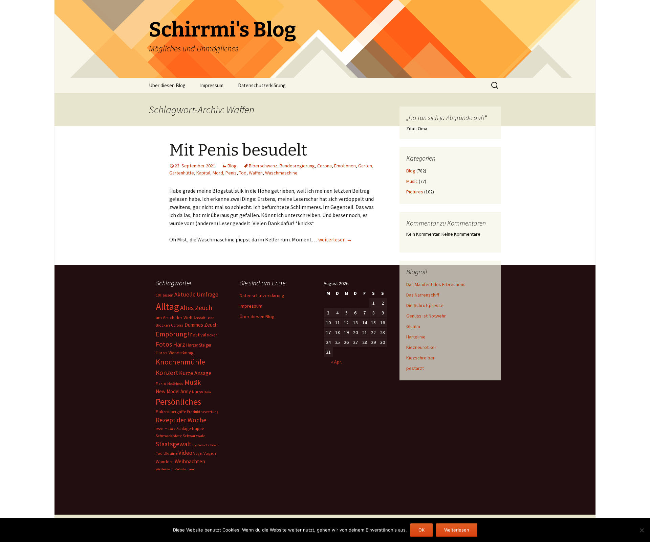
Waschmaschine (281, 173)
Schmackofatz (169, 435)
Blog (232, 166)
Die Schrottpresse (424, 305)
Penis (231, 173)
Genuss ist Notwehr (426, 316)
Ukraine (170, 453)
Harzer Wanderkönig (174, 353)
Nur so (197, 391)
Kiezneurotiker (421, 347)
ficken (212, 335)
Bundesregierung (297, 166)
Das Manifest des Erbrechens (435, 284)
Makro (161, 383)
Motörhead (175, 383)
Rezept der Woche (181, 420)
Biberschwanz (263, 166)
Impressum (211, 85)
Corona (324, 166)
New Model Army (173, 391)
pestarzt (415, 368)
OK (421, 530)
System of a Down (205, 445)
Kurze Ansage (195, 373)
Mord (218, 173)
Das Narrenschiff (422, 295)
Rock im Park (165, 429)
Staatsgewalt (173, 444)
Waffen (256, 173)
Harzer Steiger (198, 345)
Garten (365, 166)
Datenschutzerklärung (262, 85)
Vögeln (209, 453)
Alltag (167, 306)
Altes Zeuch (196, 308)
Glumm (413, 326)
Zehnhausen (184, 469)
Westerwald (165, 469)
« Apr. (336, 362)
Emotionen (345, 166)
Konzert (167, 373)
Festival (198, 335)
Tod (242, 173)
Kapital (203, 173)
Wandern (165, 461)
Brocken (163, 325)
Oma (207, 392)
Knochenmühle (180, 362)
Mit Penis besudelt (238, 150)
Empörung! (172, 334)
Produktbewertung (202, 411)
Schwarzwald (194, 435)
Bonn (210, 318)
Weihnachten (190, 461)
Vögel (197, 453)
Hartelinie (416, 337)
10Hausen (164, 295)
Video (185, 452)
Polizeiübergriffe (171, 412)
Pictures (414, 192)
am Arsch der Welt (174, 317)
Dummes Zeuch (201, 325)
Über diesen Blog (167, 85)
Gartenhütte (181, 173)
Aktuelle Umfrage (196, 294)
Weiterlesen (456, 530)
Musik (193, 382)
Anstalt (199, 317)
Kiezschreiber (420, 358)
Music (412, 181)
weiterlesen (335, 239)
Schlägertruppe (190, 428)
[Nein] (641, 530)
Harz (179, 344)
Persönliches (178, 401)
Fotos (164, 344)
